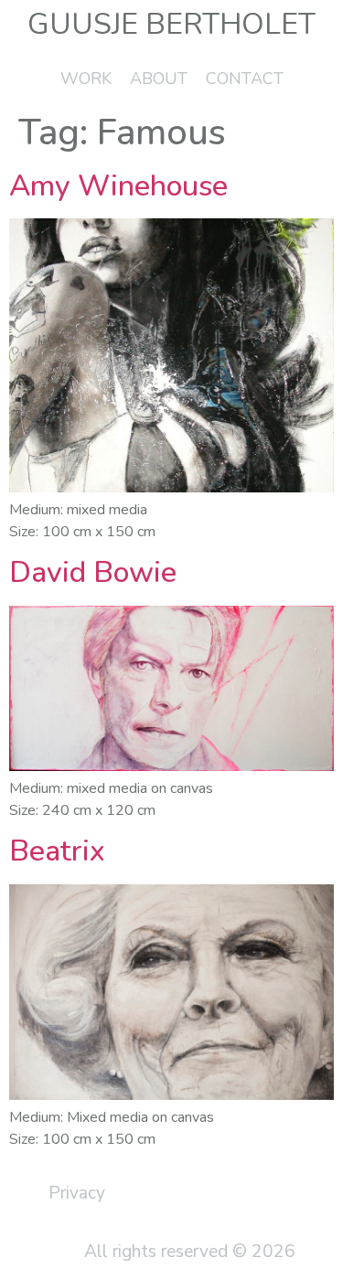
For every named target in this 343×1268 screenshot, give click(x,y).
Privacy (76, 1193)
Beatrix (56, 851)
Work (86, 79)
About (159, 79)
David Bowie (93, 572)
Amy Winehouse (118, 186)
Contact (245, 79)
